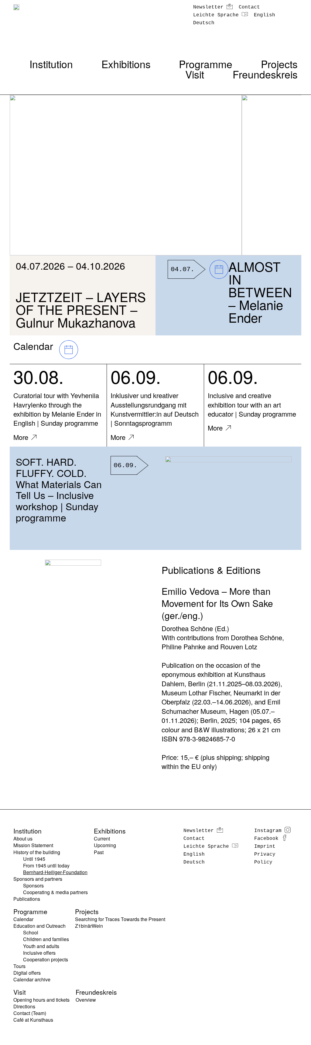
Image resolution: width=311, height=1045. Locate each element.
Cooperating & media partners (55, 892)
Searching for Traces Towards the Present (120, 919)
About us (22, 838)
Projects (279, 64)
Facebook (266, 838)
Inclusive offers (39, 953)
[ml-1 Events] (67, 352)
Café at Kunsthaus (33, 1020)
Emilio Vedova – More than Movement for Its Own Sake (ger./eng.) (217, 603)
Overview (86, 1000)
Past (99, 852)
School (30, 932)
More (20, 437)
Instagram (268, 831)
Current (102, 838)
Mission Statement (33, 845)
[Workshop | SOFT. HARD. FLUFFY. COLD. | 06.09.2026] (228, 498)
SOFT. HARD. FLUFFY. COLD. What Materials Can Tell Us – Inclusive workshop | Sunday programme (59, 489)
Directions (24, 1006)
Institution (51, 64)
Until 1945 (34, 859)
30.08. (38, 376)
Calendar (23, 919)
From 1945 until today (46, 865)
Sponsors (33, 885)
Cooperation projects (45, 959)
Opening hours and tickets (41, 1000)
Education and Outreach (39, 926)
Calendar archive (31, 979)
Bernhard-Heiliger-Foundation (55, 872)
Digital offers (27, 973)
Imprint (264, 846)
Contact (249, 7)
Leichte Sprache (216, 15)
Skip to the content (20, 3)
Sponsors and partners (37, 879)
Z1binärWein (89, 926)
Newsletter (208, 7)
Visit (194, 74)
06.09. (136, 376)
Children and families (46, 939)
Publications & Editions (211, 570)
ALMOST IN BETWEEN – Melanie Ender (260, 291)
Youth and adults (41, 946)
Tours (19, 966)
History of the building (36, 852)
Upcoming (105, 845)
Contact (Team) (29, 1013)
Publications (26, 899)
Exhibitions (126, 64)
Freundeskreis (265, 74)
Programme (205, 64)
